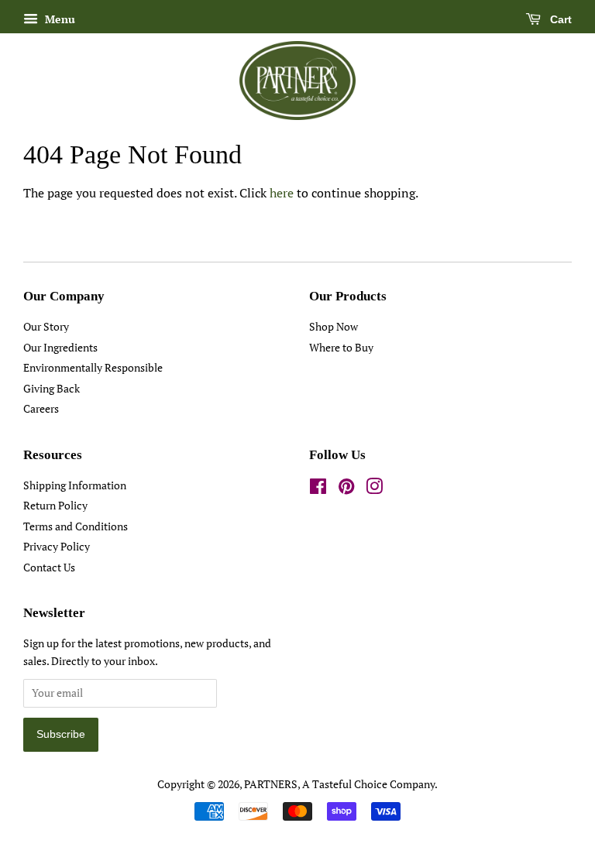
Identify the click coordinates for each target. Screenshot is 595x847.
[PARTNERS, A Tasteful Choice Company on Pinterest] (346, 489)
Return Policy (55, 506)
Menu (58, 19)
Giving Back (51, 389)
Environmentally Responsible (93, 368)
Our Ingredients (60, 348)
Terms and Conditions (75, 526)
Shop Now (333, 327)
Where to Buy (341, 348)
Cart (559, 19)
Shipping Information (74, 485)
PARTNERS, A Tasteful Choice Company (339, 784)
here (282, 192)
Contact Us (49, 567)
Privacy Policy (56, 547)
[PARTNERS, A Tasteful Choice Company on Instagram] (374, 489)
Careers (41, 409)
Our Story (46, 327)
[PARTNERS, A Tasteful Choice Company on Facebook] (318, 489)
